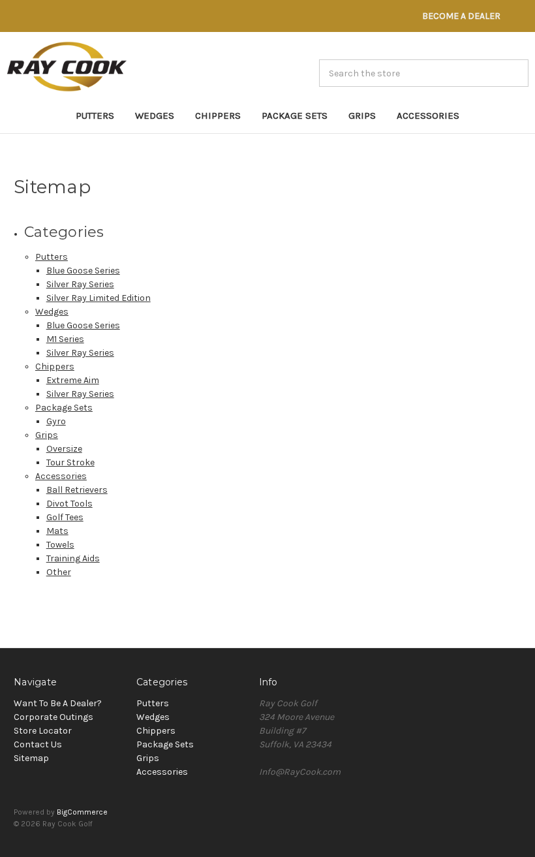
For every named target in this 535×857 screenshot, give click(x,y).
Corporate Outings (53, 717)
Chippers (218, 115)
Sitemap (31, 758)
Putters (95, 115)
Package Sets (295, 115)
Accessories (428, 115)
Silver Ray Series (80, 284)
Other (58, 572)
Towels (60, 544)
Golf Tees (65, 517)
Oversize (64, 448)
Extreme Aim (72, 380)
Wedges (154, 115)
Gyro (56, 421)
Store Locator (43, 730)
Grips (362, 115)
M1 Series (65, 339)
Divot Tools (69, 503)
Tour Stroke (70, 462)
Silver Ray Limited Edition (98, 298)
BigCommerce (82, 812)
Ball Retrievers (77, 489)
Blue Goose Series (83, 270)
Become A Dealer (461, 16)
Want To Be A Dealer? (58, 703)
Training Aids (73, 558)
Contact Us (38, 744)
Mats (57, 531)
